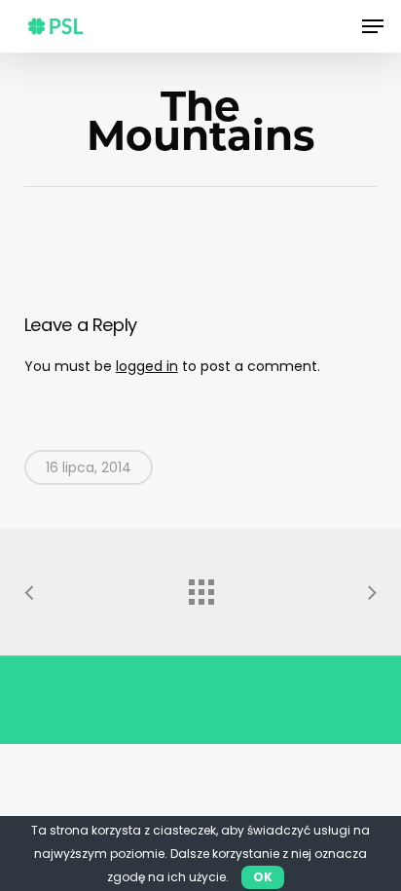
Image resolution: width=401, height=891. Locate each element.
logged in (147, 366)
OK (263, 877)
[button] (372, 26)
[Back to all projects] (200, 587)
